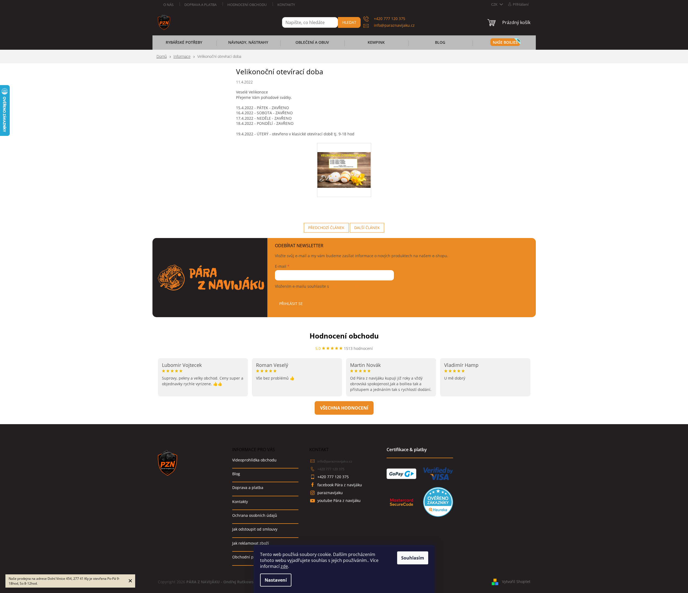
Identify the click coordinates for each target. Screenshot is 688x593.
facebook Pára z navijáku (339, 484)
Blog (236, 473)
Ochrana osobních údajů (254, 515)
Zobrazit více (344, 408)
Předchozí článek (326, 227)
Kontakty (286, 4)
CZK (494, 4)
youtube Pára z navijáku (339, 500)
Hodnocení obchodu (247, 4)
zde (284, 566)
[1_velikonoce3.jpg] (344, 160)
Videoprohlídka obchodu (254, 460)
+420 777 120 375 (330, 469)
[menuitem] (184, 44)
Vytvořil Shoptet (516, 581)
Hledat (349, 22)
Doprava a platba (200, 4)
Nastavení (276, 580)
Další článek (367, 227)
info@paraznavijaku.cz (334, 461)
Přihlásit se (291, 303)
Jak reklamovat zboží (250, 543)
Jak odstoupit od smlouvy (254, 529)
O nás (168, 4)
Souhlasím (412, 558)
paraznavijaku (330, 492)
